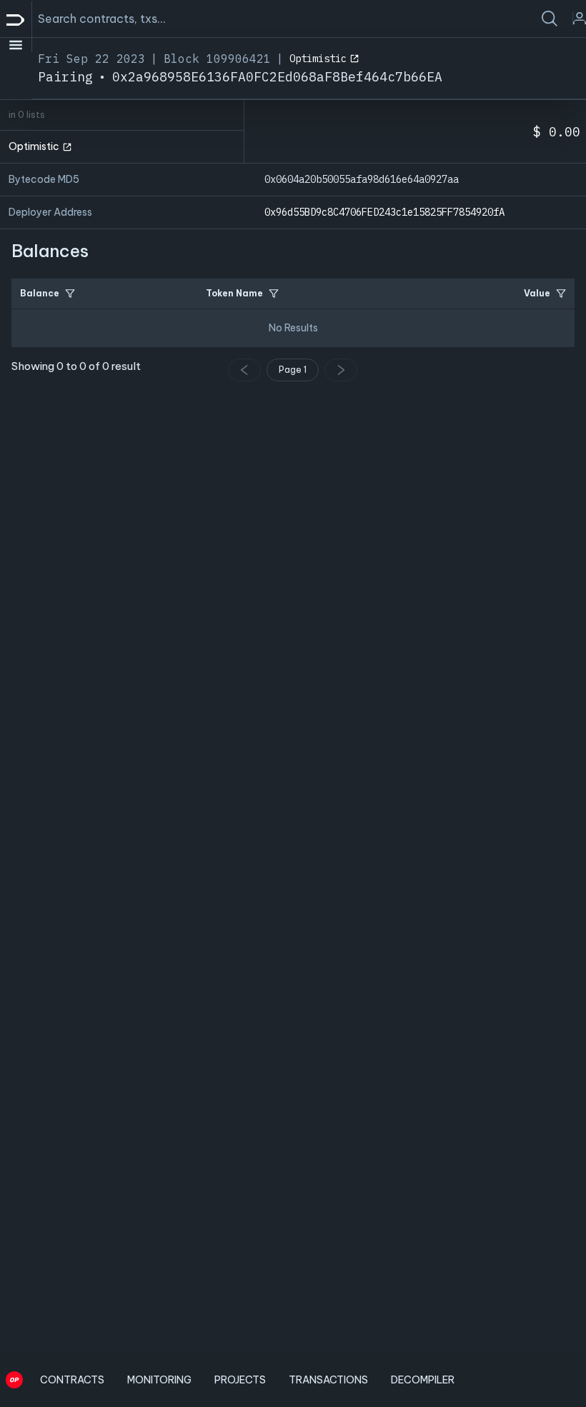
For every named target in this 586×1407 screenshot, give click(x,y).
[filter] (70, 294)
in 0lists (27, 114)
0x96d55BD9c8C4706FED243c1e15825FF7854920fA (384, 212)
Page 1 (293, 369)
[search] (549, 18)
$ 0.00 (556, 132)
